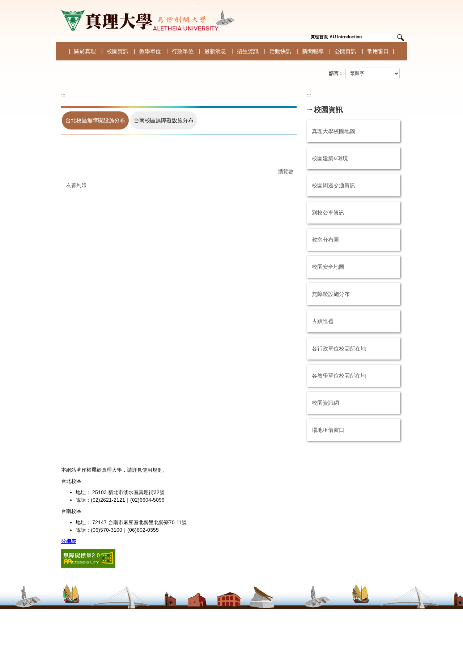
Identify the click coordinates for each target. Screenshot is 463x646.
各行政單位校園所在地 (339, 348)
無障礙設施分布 (331, 294)
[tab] (95, 120)
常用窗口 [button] (378, 51)
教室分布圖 (325, 240)
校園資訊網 (325, 403)
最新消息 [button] (215, 51)
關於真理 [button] (85, 51)
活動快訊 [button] (280, 51)
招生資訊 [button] (248, 51)
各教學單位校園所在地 (339, 376)
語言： (336, 73)
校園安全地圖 (328, 267)
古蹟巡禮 (323, 321)
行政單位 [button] (183, 51)
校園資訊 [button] (117, 51)
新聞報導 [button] (313, 51)
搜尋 (400, 38)
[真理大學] (146, 20)
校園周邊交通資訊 (333, 185)
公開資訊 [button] (345, 51)
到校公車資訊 (328, 212)
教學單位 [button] (150, 51)
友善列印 (76, 185)
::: (198, 4)
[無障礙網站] (88, 558)
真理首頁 (319, 36)
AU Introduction (346, 36)
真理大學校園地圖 (333, 131)
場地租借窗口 (328, 430)
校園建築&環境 (330, 158)
